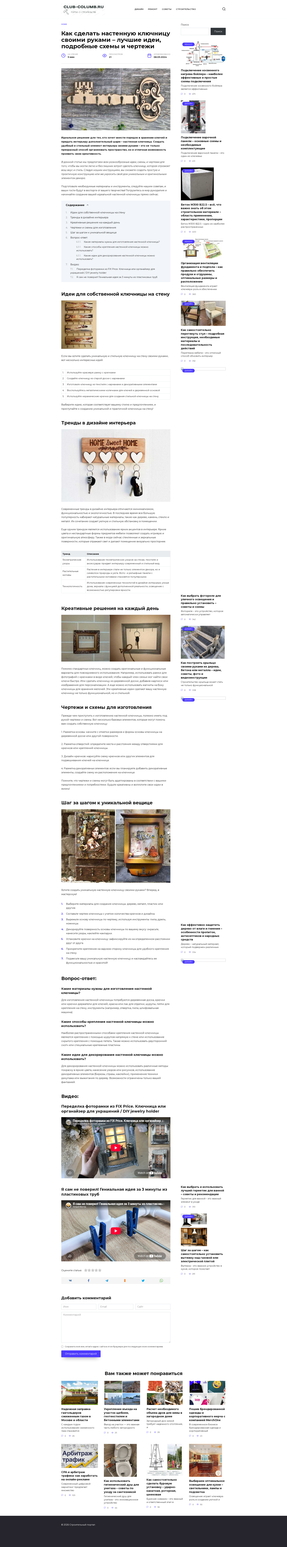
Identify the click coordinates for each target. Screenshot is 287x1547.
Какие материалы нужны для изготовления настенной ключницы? (122, 242)
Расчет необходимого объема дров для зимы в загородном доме (164, 1412)
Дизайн (139, 9)
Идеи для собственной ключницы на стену (97, 212)
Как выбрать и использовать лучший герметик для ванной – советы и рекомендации (202, 1190)
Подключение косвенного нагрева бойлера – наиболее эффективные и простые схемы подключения (202, 76)
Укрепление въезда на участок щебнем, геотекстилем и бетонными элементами (121, 1414)
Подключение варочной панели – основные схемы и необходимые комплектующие (201, 143)
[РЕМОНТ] (203, 64)
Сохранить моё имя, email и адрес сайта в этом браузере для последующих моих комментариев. (114, 1346)
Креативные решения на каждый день (95, 222)
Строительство (186, 9)
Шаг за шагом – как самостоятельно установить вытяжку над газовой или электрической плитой (202, 1256)
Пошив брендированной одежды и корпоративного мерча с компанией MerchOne (207, 1414)
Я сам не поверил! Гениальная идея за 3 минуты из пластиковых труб (117, 277)
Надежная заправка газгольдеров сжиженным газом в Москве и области (76, 1414)
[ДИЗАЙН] (193, 131)
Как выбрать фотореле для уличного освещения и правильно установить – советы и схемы (201, 601)
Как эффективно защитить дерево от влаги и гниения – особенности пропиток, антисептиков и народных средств (201, 932)
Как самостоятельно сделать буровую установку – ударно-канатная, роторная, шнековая (161, 1487)
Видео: (74, 264)
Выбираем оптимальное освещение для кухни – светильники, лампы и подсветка (207, 1486)
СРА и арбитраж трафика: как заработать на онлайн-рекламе (79, 1476)
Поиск (185, 24)
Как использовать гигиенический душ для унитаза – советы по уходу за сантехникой (121, 1486)
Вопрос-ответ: (79, 237)
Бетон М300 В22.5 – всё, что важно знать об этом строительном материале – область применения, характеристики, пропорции (201, 212)
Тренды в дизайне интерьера (89, 217)
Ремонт (152, 9)
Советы (166, 9)
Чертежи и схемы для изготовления (93, 227)
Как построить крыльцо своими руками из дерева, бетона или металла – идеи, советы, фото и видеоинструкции (201, 670)
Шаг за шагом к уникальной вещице (93, 232)
